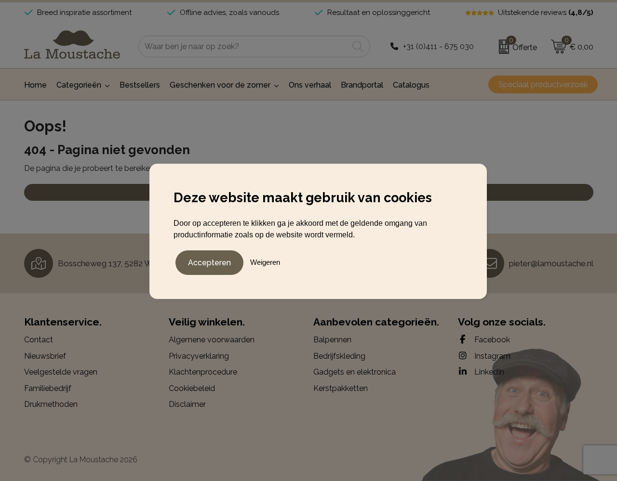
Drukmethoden (51, 404)
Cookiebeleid (192, 388)
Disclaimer (187, 404)
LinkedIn (488, 372)
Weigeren (265, 262)
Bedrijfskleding (339, 356)
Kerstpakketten (340, 388)
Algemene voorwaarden (212, 339)
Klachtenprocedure (203, 372)
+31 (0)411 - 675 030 (438, 46)
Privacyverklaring (199, 356)
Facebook (491, 339)
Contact (38, 339)
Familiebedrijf (47, 388)
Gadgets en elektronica (354, 372)
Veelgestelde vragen (60, 372)
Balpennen (332, 339)
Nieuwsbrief (45, 356)
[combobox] (243, 46)
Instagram (491, 356)
